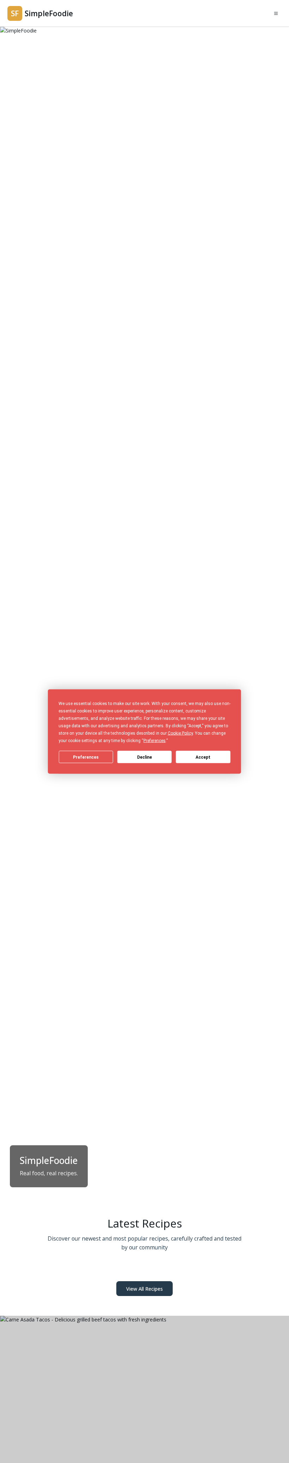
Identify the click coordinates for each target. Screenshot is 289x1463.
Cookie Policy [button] (180, 733)
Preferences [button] (154, 740)
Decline (144, 756)
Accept (203, 756)
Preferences (86, 756)
